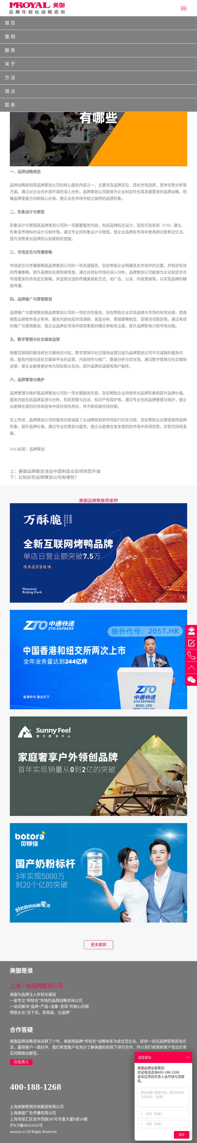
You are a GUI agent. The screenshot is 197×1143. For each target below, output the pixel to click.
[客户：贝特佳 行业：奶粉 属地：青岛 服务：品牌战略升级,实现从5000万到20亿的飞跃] (98, 872)
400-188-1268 (35, 1087)
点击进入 (21, 1062)
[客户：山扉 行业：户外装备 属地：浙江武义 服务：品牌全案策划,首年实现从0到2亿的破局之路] (98, 766)
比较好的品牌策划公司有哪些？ (48, 477)
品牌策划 (37, 449)
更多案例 (98, 945)
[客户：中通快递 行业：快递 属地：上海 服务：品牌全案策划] (98, 659)
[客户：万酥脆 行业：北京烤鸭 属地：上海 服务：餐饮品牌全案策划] (98, 552)
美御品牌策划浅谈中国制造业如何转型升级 (59, 471)
